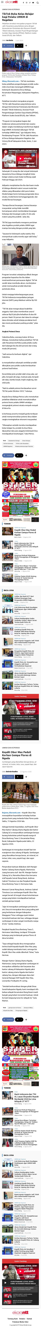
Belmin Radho (17, 537)
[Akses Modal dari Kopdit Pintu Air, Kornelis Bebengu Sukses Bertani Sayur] (7, 674)
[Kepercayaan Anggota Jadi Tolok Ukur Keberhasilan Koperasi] (7, 642)
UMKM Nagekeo (7, 446)
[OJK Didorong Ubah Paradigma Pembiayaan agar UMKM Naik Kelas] (7, 609)
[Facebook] (23, 2)
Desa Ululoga (26, 440)
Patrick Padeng (18, 550)
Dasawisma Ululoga (14, 440)
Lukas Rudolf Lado (18, 624)
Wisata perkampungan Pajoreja (24, 446)
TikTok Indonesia (8, 443)
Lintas (16, 541)
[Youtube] (33, 2)
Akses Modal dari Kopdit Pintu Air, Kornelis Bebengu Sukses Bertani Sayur (25, 675)
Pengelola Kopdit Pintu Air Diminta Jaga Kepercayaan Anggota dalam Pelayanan (24, 653)
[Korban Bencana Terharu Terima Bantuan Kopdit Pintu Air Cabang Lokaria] (7, 686)
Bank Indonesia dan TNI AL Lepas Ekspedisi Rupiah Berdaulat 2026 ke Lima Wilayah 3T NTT (26, 545)
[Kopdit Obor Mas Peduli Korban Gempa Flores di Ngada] (7, 531)
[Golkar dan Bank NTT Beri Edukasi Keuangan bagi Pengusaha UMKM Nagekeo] (7, 598)
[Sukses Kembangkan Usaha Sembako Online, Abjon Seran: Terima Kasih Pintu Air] (7, 620)
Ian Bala (9, 40)
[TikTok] (29, 2)
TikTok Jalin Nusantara (22, 443)
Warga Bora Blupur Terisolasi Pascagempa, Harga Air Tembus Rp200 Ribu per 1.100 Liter (26, 567)
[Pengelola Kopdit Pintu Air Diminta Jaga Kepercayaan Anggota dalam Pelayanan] (7, 652)
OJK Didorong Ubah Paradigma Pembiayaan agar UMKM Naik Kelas (25, 609)
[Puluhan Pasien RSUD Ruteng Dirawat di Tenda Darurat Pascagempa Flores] (7, 578)
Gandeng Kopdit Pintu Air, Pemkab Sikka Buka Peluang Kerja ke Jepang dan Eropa (24, 631)
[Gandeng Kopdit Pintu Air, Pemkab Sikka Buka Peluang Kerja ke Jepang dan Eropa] (7, 631)
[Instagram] (26, 2)
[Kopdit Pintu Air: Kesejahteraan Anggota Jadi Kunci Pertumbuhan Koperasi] (7, 663)
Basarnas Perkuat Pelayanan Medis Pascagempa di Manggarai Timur (26, 557)
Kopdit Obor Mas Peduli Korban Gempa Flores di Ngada (25, 532)
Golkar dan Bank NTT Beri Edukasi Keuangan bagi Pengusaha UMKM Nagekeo (24, 598)
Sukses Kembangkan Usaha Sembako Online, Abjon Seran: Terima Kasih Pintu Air (25, 620)
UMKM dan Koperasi (11, 9)
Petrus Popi (17, 571)
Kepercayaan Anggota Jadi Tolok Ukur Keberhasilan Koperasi (26, 641)
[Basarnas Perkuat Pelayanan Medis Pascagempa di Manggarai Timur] (7, 557)
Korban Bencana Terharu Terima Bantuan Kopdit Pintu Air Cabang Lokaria (26, 686)
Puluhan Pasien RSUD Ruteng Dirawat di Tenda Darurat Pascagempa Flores (25, 578)
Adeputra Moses (18, 561)
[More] (26, 46)
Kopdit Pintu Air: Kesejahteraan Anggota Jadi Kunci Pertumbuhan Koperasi (26, 664)
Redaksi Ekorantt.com (19, 668)
